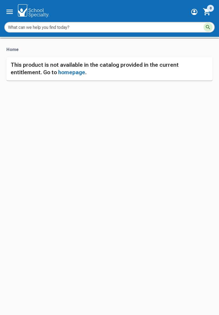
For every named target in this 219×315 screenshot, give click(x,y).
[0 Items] (207, 11)
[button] (194, 11)
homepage (71, 72)
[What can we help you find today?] (208, 27)
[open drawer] (9, 11)
